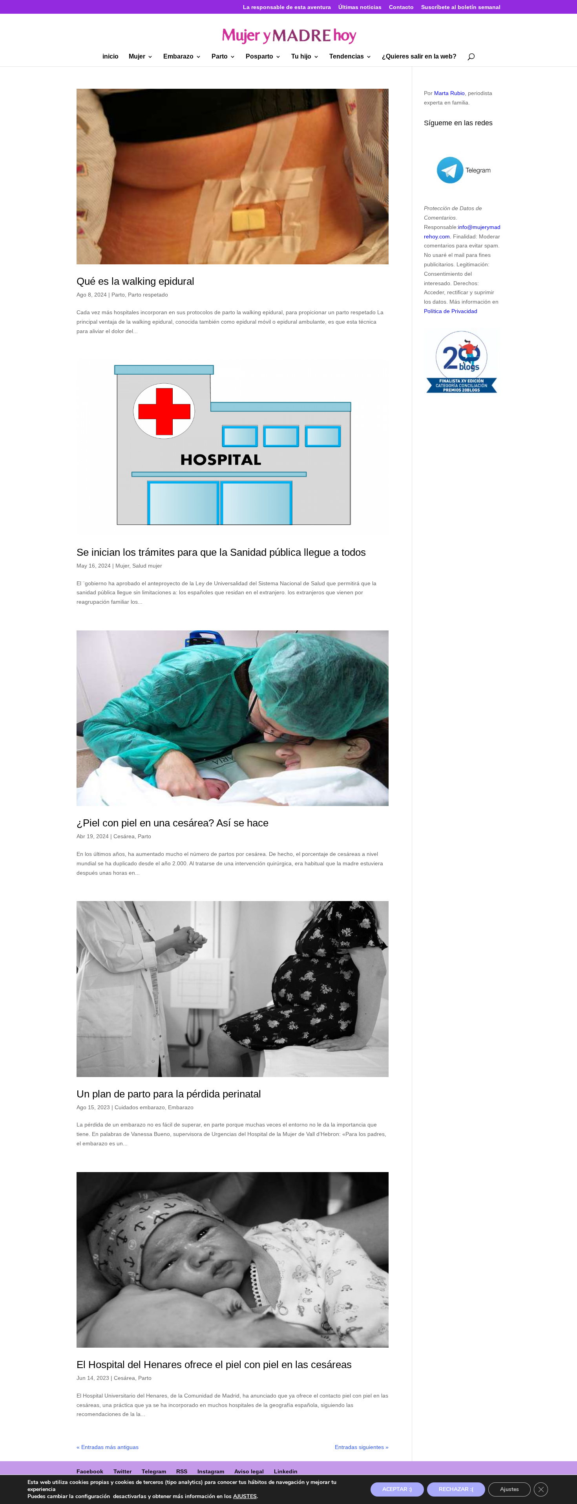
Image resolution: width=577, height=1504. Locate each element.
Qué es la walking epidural (135, 281)
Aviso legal (249, 1471)
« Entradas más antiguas (108, 1447)
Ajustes (509, 1489)
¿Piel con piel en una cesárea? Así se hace (172, 823)
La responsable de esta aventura (287, 7)
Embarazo (178, 57)
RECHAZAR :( (456, 1489)
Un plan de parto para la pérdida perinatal (169, 1094)
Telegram (154, 1471)
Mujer (137, 57)
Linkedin (286, 1471)
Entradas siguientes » (362, 1447)
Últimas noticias (360, 7)
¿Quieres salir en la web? (419, 57)
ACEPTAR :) (397, 1489)
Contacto (401, 7)
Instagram (210, 1471)
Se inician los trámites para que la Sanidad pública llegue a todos (221, 552)
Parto (220, 57)
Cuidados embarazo (140, 1107)
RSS (181, 1471)
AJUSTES (245, 1496)
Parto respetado (148, 294)
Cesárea (124, 836)
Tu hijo (301, 57)
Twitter (122, 1471)
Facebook (90, 1471)
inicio (110, 57)
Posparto (259, 57)
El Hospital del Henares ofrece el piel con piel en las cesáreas (214, 1364)
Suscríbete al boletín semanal (460, 7)
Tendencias (346, 57)
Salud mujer (147, 565)
